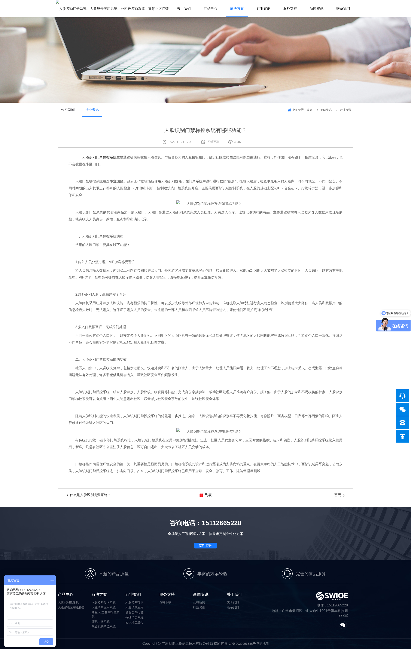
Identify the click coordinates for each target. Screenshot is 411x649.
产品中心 (210, 8)
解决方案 (237, 8)
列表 (208, 495)
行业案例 (263, 8)
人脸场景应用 (134, 607)
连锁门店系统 (101, 621)
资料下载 (165, 602)
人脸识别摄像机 (68, 602)
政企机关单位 (134, 622)
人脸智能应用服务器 (71, 607)
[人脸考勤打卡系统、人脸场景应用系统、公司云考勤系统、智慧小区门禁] (112, 8)
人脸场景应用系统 (104, 607)
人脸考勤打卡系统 (104, 602)
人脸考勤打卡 (134, 602)
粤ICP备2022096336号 (240, 643)
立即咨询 (205, 545)
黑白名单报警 (134, 612)
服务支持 (290, 8)
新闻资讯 (316, 8)
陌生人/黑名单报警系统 (105, 614)
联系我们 (343, 8)
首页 (309, 109)
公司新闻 (68, 109)
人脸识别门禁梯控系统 (99, 157)
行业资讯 (92, 109)
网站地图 (263, 643)
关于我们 (184, 8)
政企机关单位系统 (104, 626)
